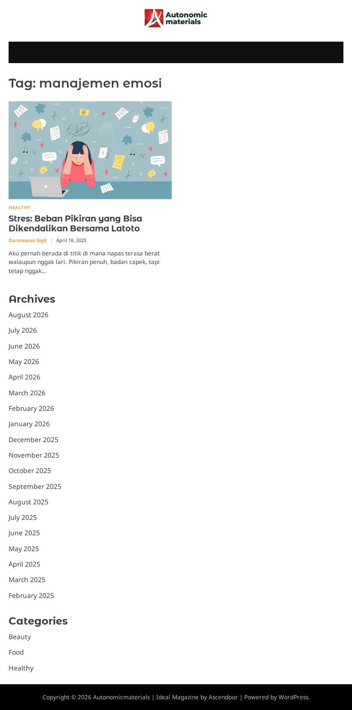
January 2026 (29, 423)
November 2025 (34, 455)
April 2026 (24, 377)
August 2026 (29, 314)
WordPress (293, 697)
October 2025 (30, 470)
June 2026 (24, 346)
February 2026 (31, 408)
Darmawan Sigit (28, 240)
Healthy (19, 207)
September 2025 (35, 486)
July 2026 (23, 330)
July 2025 (23, 517)
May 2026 (24, 361)
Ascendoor (223, 697)
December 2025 (33, 439)
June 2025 (24, 532)
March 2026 (27, 392)
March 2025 (27, 579)
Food (16, 652)
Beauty (20, 636)
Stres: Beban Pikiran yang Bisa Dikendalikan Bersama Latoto (75, 223)
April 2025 (24, 564)
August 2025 (29, 502)
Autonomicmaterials (121, 697)
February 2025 (31, 595)
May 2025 (24, 548)
